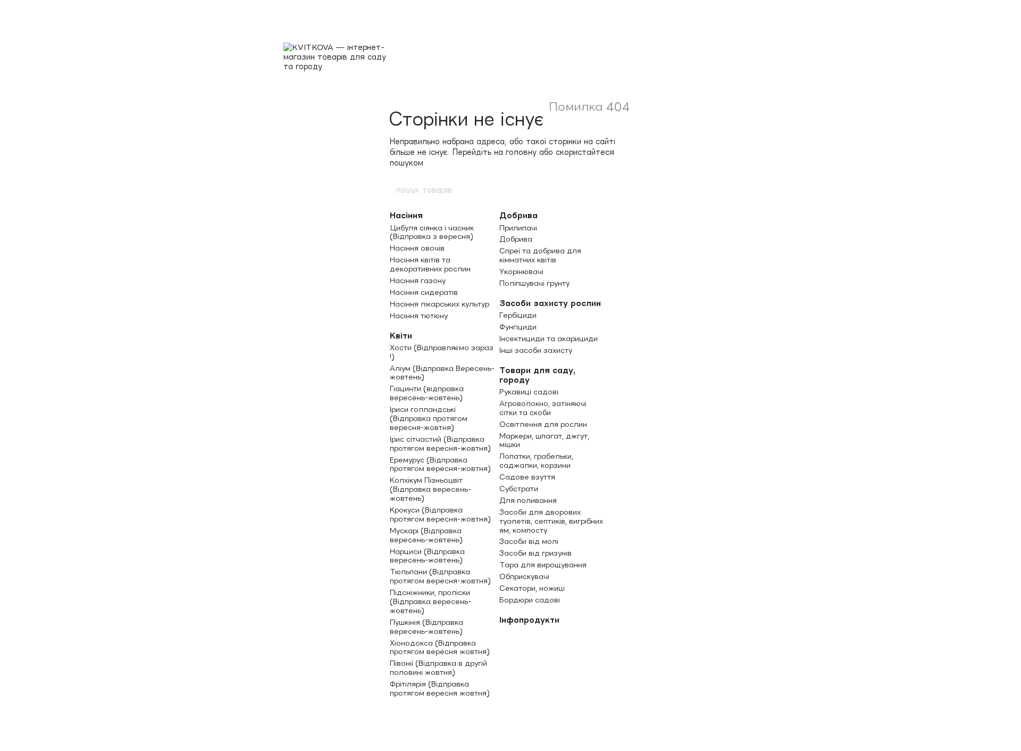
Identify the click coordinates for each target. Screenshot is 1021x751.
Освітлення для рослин (543, 424)
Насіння (406, 215)
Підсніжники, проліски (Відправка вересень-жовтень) (430, 601)
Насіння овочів (417, 248)
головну (521, 152)
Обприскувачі (524, 576)
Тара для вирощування (543, 564)
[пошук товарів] (625, 189)
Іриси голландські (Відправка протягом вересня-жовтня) (428, 418)
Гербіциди (518, 315)
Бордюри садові (529, 600)
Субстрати (518, 488)
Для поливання (528, 500)
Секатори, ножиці (532, 588)
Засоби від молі (528, 541)
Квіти (401, 336)
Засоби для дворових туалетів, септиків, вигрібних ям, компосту (551, 521)
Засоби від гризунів (535, 553)
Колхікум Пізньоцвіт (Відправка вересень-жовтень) (430, 489)
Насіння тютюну (419, 315)
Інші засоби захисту (535, 350)
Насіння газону (418, 280)
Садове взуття (527, 477)
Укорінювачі (521, 271)
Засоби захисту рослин (550, 303)
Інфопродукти (529, 620)
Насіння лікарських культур (439, 304)
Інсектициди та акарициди (548, 338)
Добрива (518, 215)
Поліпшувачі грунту (534, 283)
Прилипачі (518, 228)
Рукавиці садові (528, 391)
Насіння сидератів (424, 292)
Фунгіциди (518, 327)
